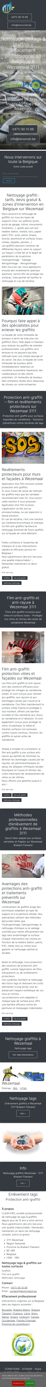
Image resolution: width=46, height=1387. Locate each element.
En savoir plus (18, 1383)
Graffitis (7, 578)
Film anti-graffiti (10, 1274)
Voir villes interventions (23, 1055)
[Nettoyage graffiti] (8, 7)
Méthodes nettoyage (12, 583)
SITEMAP (27, 1369)
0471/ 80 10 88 (19, 17)
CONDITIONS (12, 1369)
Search (9, 181)
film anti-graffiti (20, 578)
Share (38, 1369)
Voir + (23, 1113)
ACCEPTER (30, 1383)
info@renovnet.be (21, 25)
